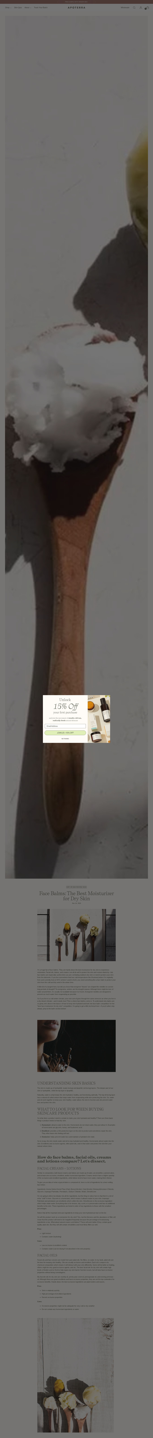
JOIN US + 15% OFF (65, 733)
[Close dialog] (108, 697)
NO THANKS (65, 739)
